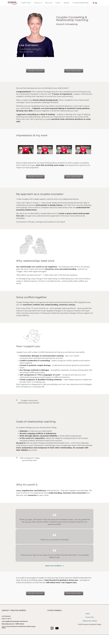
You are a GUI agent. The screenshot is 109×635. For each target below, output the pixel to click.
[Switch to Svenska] (96, 3)
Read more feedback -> (54, 566)
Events (58, 3)
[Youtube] (57, 628)
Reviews (66, 3)
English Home (26, 3)
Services (37, 3)
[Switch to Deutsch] (93, 3)
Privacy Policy (89, 617)
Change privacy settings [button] (90, 621)
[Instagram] (52, 628)
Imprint (87, 613)
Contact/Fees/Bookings (80, 3)
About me (48, 3)
